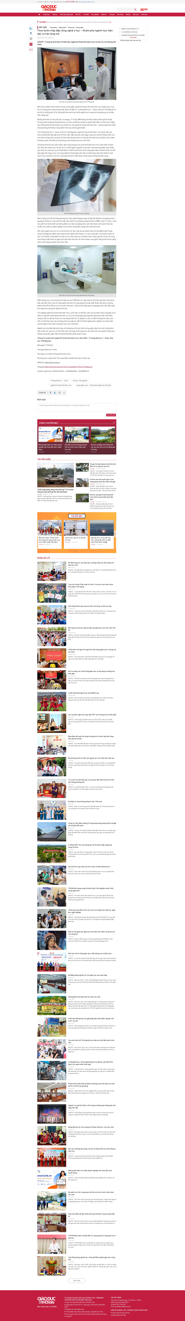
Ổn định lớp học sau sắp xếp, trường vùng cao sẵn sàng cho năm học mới (91, 564)
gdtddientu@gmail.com (87, 2)
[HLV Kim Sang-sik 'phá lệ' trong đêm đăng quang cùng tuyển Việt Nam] (103, 528)
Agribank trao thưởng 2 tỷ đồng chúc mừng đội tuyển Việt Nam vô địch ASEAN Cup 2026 (92, 1302)
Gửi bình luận (111, 415)
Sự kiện (42, 22)
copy (64, 393)
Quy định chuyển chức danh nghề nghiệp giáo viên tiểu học (76, 540)
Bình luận (31, 43)
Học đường (95, 14)
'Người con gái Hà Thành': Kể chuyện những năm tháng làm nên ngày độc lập (92, 1107)
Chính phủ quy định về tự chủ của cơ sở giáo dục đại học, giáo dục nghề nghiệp (91, 911)
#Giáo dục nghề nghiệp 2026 (84, 22)
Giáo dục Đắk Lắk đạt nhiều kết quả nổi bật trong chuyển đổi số (91, 1215)
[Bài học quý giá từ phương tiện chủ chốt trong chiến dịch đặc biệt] (82, 498)
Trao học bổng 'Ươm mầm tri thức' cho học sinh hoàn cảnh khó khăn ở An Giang (90, 586)
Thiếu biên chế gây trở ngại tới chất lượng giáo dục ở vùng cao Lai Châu (92, 651)
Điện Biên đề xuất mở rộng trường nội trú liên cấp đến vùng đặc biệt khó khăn (90, 738)
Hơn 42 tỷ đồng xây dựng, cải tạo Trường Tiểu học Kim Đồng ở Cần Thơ (104, 447)
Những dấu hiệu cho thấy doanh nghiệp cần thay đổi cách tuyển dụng (90, 1172)
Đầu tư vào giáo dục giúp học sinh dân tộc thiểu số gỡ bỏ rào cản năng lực (91, 933)
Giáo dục (46, 14)
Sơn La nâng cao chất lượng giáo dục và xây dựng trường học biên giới (91, 672)
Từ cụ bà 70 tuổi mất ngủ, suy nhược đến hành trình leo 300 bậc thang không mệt (91, 781)
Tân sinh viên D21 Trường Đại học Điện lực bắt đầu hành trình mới (91, 1041)
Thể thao (144, 14)
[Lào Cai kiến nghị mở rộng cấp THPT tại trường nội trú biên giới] (51, 723)
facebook (31, 32)
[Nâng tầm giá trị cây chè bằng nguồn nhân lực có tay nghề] (78, 435)
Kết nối (78, 14)
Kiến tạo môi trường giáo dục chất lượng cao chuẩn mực (90, 954)
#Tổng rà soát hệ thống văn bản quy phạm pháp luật (61, 22)
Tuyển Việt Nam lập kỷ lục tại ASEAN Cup (83, 693)
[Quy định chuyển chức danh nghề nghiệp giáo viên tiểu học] (77, 528)
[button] (107, 422)
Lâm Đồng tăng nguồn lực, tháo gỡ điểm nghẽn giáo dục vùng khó (91, 1258)
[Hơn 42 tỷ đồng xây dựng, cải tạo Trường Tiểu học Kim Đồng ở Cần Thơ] (104, 435)
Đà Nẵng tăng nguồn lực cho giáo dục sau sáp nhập (87, 975)
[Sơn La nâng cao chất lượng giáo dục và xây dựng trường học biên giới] (51, 679)
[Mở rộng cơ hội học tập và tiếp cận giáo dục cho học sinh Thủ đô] (51, 636)
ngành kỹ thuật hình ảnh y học (61, 385)
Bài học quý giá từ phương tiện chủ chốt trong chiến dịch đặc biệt (101, 497)
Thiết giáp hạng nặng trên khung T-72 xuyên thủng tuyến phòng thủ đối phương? (55, 491)
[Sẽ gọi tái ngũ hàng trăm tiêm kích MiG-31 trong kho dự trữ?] (82, 467)
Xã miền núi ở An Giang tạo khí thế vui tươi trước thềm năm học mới (91, 1193)
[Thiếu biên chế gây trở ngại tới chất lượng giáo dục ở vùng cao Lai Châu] (51, 658)
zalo (31, 27)
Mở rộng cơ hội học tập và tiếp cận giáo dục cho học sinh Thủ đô (91, 629)
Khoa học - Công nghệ (75, 27)
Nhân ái (103, 14)
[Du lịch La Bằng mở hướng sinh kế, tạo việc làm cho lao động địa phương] (52, 435)
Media (128, 14)
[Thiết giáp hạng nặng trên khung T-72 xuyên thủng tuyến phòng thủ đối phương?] (55, 475)
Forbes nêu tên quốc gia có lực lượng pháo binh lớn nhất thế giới (102, 481)
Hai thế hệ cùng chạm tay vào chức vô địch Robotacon (89, 867)
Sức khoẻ (120, 14)
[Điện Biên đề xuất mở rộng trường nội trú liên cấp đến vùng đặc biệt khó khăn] (51, 745)
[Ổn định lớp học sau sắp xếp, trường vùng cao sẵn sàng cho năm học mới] (51, 571)
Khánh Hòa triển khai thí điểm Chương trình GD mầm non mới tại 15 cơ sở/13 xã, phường (91, 1085)
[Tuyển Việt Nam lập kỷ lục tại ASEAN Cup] (51, 701)
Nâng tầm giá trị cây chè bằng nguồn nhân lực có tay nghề (77, 446)
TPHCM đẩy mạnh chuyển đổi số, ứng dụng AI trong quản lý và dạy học (91, 1237)
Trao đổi (86, 14)
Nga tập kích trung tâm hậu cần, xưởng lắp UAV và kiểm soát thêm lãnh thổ (50, 540)
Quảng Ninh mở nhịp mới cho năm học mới (84, 997)
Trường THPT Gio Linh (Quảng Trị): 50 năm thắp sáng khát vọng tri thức (90, 846)
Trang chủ (39, 14)
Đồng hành (62, 27)
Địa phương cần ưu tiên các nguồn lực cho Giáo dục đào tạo (91, 758)
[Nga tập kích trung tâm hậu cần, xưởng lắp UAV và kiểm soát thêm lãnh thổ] (51, 528)
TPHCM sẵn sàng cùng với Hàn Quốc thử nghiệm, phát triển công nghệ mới (91, 889)
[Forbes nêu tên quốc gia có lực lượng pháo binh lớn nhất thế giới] (82, 482)
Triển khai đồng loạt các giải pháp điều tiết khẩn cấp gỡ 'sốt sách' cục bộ (91, 1020)
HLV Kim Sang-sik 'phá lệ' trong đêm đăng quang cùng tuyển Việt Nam (102, 540)
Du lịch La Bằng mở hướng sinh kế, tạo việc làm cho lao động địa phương (52, 447)
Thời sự (54, 14)
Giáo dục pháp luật (66, 14)
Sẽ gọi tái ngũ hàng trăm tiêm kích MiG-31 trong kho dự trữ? (103, 465)
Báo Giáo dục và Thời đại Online (49, 8)
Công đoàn (53, 27)
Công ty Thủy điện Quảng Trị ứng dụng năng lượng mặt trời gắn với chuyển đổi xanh (92, 824)
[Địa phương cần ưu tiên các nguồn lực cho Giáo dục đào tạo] (51, 766)
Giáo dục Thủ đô (144, 9)
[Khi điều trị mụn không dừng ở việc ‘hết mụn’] (51, 810)
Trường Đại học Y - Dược (59, 381)
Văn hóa (136, 14)
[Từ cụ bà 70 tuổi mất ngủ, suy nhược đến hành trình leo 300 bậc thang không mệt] (51, 788)
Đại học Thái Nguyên (80, 381)
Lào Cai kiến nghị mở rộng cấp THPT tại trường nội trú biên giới (92, 715)
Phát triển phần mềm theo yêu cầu (130, 40)
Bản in (31, 38)
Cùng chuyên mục (48, 423)
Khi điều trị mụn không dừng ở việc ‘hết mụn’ (85, 802)
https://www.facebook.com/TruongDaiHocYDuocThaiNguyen (68, 367)
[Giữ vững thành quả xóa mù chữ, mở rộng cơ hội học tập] (51, 614)
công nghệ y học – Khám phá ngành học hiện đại (93, 385)
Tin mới (31, 49)
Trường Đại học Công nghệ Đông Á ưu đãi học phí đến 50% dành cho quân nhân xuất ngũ (90, 1063)
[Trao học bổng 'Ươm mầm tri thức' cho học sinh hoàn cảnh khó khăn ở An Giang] (51, 593)
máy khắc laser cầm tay (130, 32)
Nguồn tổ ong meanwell (128, 28)
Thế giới (112, 14)
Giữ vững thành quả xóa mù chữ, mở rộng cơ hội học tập (89, 606)
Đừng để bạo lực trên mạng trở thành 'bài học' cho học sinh (91, 1127)
